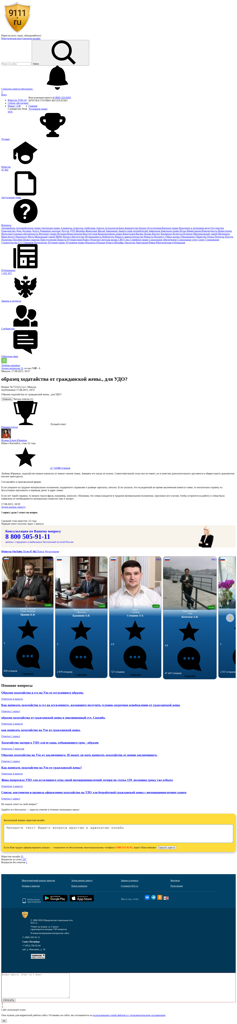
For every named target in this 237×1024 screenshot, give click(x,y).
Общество (201, 236)
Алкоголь (78, 228)
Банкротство (132, 228)
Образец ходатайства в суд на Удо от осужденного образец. (42, 692)
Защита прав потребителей (133, 231)
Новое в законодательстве (129, 236)
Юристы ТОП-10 (17, 100)
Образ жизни (172, 236)
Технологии (41, 242)
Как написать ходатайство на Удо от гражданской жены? (41, 767)
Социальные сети (188, 239)
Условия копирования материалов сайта (49, 933)
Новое (14, 106)
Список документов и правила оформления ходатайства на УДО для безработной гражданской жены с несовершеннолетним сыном (93, 792)
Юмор (152, 242)
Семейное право (139, 239)
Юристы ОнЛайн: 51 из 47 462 (19, 551)
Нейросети (108, 236)
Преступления (48, 239)
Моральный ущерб (45, 236)
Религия (95, 239)
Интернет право (48, 234)
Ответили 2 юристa (12, 723)
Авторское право (51, 228)
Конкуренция (75, 234)
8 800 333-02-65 (124, 847)
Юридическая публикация (170, 242)
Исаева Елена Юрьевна (14, 440)
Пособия (18, 239)
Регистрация (52, 551)
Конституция (90, 234)
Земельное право (170, 231)
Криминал (167, 234)
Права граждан (31, 239)
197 (24, 859)
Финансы (90, 242)
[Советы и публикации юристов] (17, 32)
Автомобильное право (28, 228)
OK (4, 1021)
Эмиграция (141, 242)
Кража (148, 234)
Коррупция (129, 234)
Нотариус (159, 236)
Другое (65, 231)
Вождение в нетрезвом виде (195, 228)
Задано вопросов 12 (12, 368)
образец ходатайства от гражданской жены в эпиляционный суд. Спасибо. (53, 717)
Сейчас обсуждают (18, 103)
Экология (129, 242)
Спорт (201, 239)
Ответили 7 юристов (12, 748)
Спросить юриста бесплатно (17, 88)
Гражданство (8, 231)
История (62, 234)
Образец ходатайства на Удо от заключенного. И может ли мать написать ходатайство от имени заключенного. (79, 755)
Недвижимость (93, 236)
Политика (7, 239)
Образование (187, 236)
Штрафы (119, 242)
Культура (178, 234)
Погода (229, 236)
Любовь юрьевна (10, 365)
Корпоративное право (110, 234)
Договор (27, 231)
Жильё (102, 231)
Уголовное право (75, 242)
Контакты (175, 880)
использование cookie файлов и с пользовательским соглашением (129, 1015)
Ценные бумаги (105, 242)
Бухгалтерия (154, 228)
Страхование (212, 239)
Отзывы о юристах (31, 886)
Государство (217, 228)
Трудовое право (57, 242)
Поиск (40, 551)
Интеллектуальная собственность (20, 234)
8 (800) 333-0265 (62, 97)
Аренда (100, 228)
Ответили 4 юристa (12, 699)
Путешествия (74, 239)
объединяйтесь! (32, 35)
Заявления (155, 231)
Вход (4, 94)
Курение (188, 234)
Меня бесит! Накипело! (14, 236)
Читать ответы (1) (23, 399)
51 (22, 856)
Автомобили (8, 228)
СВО (121, 239)
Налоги (67, 236)
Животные (91, 231)
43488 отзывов (60, 468)
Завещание (112, 231)
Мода (31, 236)
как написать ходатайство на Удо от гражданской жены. (41, 730)
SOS (10, 111)
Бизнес (143, 228)
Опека (211, 236)
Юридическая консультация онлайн (20, 38)
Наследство (78, 236)
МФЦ (59, 236)
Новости (149, 236)
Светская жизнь (109, 239)
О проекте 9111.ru (129, 886)
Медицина (224, 234)
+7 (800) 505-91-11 (31, 937)
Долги (36, 231)
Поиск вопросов (79, 886)
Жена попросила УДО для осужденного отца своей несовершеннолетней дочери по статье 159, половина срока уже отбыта (87, 780)
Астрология (112, 228)
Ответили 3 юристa (12, 786)
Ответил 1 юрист (10, 711)
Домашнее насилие (50, 231)
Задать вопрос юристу (13, 507)
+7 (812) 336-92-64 (31, 945)
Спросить (28, 673)
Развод (86, 239)
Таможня (28, 242)
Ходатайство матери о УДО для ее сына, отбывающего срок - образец (50, 742)
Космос (140, 234)
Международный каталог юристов (38, 880)
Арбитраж (90, 228)
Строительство (9, 242)
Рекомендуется (9, 427)
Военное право (170, 228)
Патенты (220, 236)
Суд (20, 242)
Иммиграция (194, 231)
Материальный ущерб (205, 234)
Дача (19, 231)
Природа (62, 239)
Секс (127, 239)
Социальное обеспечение (163, 239)
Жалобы (80, 231)
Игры (183, 231)
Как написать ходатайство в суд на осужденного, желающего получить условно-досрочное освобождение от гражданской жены (90, 705)
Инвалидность (209, 231)
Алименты (67, 228)
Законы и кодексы (129, 880)
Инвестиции (225, 231)
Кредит (156, 234)
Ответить (7, 399)
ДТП (73, 231)
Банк (122, 228)
